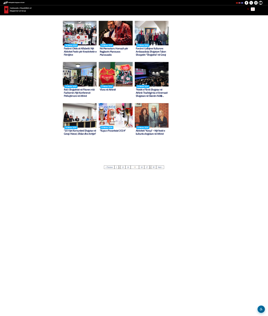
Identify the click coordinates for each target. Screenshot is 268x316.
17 (147, 167)
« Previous (109, 167)
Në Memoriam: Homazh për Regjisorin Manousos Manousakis (114, 51)
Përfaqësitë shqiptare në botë (16, 2)
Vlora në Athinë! (108, 89)
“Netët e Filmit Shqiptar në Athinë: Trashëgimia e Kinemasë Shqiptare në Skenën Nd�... (152, 92)
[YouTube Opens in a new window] (260, 3)
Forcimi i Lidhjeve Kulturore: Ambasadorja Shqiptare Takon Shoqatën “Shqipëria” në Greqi (151, 51)
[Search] (248, 9)
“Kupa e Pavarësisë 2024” (113, 130)
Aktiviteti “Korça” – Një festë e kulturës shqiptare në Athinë (150, 132)
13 (123, 167)
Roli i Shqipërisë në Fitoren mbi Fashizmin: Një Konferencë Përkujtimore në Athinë (79, 92)
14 (128, 167)
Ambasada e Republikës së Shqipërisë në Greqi (21, 9)
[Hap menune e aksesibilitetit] (261, 309)
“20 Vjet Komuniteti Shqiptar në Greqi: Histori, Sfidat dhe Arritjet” (80, 132)
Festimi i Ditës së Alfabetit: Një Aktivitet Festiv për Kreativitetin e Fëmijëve (80, 51)
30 (154, 167)
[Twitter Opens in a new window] (251, 3)
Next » (160, 167)
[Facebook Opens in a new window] (246, 3)
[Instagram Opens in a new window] (255, 3)
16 (142, 167)
